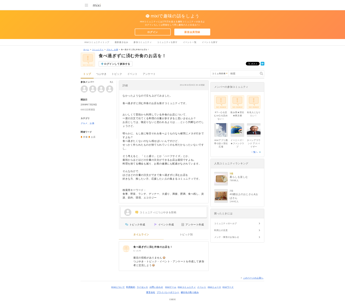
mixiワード (228, 287)
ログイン (152, 32)
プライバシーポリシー (168, 292)
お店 (93, 137)
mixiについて (118, 287)
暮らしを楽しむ (239, 176)
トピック (117, 74)
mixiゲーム (170, 287)
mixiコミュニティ (187, 287)
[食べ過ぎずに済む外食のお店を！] (126, 248)
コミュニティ (98, 50)
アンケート (149, 74)
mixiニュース (214, 287)
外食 (85, 137)
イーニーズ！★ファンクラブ (237, 143)
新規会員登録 (192, 32)
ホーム (86, 50)
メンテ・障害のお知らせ (226, 237)
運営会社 (150, 292)
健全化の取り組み (190, 292)
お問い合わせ (156, 287)
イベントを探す (210, 42)
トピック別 (186, 234)
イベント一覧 (190, 42)
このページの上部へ (253, 278)
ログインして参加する (117, 63)
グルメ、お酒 (112, 50)
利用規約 (130, 287)
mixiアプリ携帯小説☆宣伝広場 (221, 143)
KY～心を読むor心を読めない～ (221, 115)
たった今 (137, 251)
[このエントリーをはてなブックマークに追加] (262, 64)
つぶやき (101, 74)
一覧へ (254, 152)
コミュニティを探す (167, 42)
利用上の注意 (221, 230)
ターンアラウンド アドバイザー (254, 143)
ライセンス (142, 287)
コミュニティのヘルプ (225, 223)
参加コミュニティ (143, 42)
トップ (87, 74)
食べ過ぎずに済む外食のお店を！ (153, 246)
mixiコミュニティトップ (96, 42)
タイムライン (141, 234)
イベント (132, 74)
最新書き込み (121, 42)
